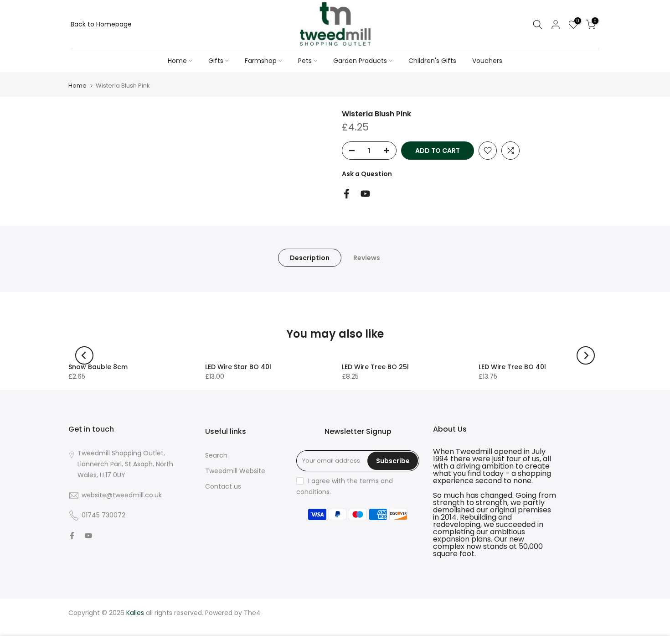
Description (310, 257)
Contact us (223, 486)
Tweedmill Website (235, 470)
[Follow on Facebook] (346, 193)
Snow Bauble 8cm (98, 366)
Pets (305, 60)
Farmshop (261, 60)
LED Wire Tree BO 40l (512, 366)
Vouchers (487, 60)
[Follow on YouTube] (365, 193)
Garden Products (360, 60)
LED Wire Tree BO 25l (375, 366)
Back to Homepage (101, 24)
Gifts (215, 60)
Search (216, 455)
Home (177, 60)
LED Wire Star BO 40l (238, 366)
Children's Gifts (432, 60)
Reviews (366, 257)
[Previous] (84, 355)
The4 (252, 612)
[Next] (586, 355)
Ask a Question (367, 173)
